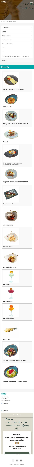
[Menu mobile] (31, 2)
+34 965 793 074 (7, 400)
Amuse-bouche (5, 27)
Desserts (4, 60)
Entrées (4, 31)
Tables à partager (6, 35)
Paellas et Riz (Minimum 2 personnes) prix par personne (15, 56)
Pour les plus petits (6, 40)
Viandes (4, 48)
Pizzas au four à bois (7, 44)
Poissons (4, 52)
